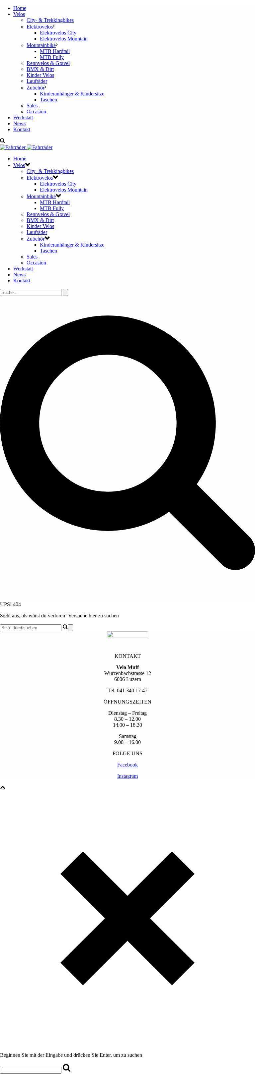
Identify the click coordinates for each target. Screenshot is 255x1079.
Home (19, 8)
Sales (32, 105)
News (19, 123)
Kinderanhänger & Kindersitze (72, 93)
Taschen (48, 99)
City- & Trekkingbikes (50, 20)
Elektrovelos (40, 26)
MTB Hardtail (55, 51)
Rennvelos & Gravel (48, 63)
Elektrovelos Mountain (64, 38)
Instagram (127, 776)
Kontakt (21, 129)
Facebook (127, 764)
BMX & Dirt (40, 69)
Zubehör (35, 87)
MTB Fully (52, 57)
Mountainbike (41, 45)
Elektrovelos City (58, 32)
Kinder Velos (40, 75)
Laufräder (37, 81)
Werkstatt (23, 117)
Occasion (36, 111)
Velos (19, 14)
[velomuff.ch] (26, 147)
